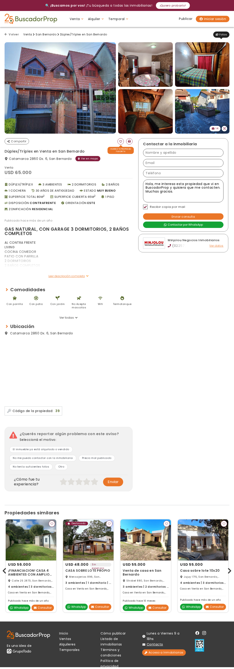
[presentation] (4, 570)
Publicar (185, 18)
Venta (27, 34)
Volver (13, 34)
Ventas (65, 639)
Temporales (69, 650)
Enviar (113, 481)
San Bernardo (46, 34)
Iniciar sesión (215, 19)
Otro (61, 466)
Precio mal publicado (97, 458)
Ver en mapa (89, 158)
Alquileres (67, 644)
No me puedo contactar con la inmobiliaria (43, 458)
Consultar (45, 608)
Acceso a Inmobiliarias (166, 652)
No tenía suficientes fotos (31, 466)
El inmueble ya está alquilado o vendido (41, 449)
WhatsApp (21, 608)
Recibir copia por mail (167, 207)
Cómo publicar (113, 633)
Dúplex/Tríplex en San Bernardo (83, 34)
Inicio (63, 633)
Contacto (155, 644)
